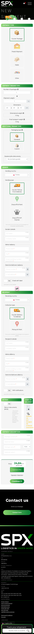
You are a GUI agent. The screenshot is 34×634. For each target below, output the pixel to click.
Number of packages (10, 89)
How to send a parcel (6, 603)
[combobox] (17, 174)
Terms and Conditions (6, 615)
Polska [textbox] (17, 175)
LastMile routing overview (7, 612)
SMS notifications (17, 390)
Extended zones (5, 607)
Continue (16, 481)
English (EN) (8, 623)
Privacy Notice (5, 601)
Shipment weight (9, 98)
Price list (3, 617)
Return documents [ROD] (10, 408)
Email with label (17, 280)
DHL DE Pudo (4, 610)
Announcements (5, 605)
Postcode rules (5, 608)
